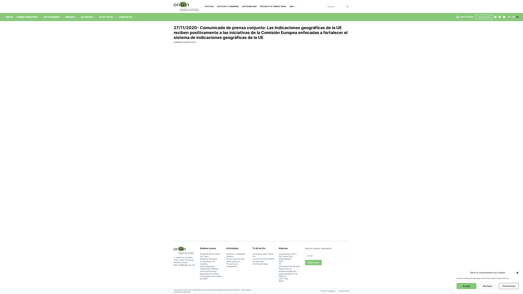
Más (292, 6)
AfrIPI (281, 281)
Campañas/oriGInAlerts (185, 42)
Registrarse (313, 262)
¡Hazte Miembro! (207, 266)
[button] (517, 272)
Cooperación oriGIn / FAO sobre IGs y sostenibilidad (288, 256)
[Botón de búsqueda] (347, 6)
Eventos (229, 256)
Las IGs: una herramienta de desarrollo (264, 260)
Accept (466, 286)
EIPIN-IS (282, 276)
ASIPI (281, 261)
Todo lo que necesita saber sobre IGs (235, 260)
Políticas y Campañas (228, 6)
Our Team (204, 256)
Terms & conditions (328, 291)
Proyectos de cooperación (232, 265)
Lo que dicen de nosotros (207, 262)
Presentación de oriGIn (210, 254)
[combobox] (335, 6)
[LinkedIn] (500, 17)
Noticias (209, 6)
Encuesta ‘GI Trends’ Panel (273, 6)
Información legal (260, 264)
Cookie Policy (344, 291)
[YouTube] (504, 17)
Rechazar (487, 286)
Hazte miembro (484, 17)
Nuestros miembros (208, 259)
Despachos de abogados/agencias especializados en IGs (288, 271)
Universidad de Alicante (289, 266)
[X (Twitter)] (495, 17)
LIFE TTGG (283, 279)
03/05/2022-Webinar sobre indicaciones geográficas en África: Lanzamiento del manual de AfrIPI (211, 274)
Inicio (9, 17)
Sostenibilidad (249, 6)
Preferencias (508, 286)
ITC (280, 264)
